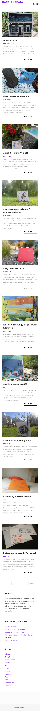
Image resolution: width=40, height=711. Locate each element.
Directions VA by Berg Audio (17, 440)
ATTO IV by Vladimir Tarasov (17, 496)
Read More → (30, 60)
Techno (7, 444)
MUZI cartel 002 (11, 40)
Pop (5, 387)
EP (11, 556)
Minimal (7, 100)
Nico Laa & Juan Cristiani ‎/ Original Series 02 (16, 211)
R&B (6, 680)
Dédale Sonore (12, 2)
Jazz (5, 500)
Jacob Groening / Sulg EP (16, 153)
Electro (7, 272)
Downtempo (10, 660)
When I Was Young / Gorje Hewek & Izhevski (20, 326)
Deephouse (8, 156)
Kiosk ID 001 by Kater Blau (16, 96)
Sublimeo (22, 708)
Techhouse (8, 43)
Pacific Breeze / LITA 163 (15, 384)
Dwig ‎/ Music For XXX (13, 268)
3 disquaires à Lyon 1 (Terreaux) (19, 553)
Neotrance (9, 674)
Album (6, 556)
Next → (33, 583)
